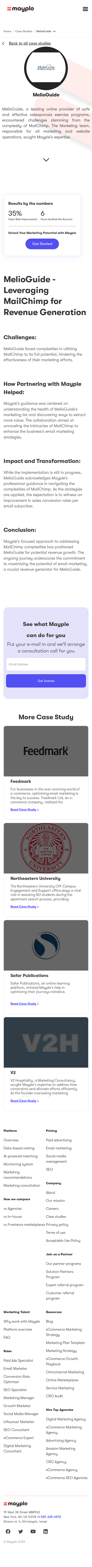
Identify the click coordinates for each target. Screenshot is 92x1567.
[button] (85, 9)
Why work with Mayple (22, 1322)
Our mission (55, 1201)
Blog (49, 1322)
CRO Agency (56, 1462)
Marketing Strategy (61, 1351)
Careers (52, 1209)
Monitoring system (18, 1164)
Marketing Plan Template (65, 1343)
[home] (20, 9)
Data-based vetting (19, 1148)
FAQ (7, 1338)
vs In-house (13, 1217)
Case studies (56, 1217)
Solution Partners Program (59, 1274)
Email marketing (58, 1148)
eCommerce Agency (61, 1470)
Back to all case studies (30, 43)
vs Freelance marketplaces (24, 1225)
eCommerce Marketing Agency (64, 1430)
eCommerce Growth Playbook (62, 1361)
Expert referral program (64, 1285)
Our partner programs (63, 1264)
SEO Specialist (15, 1390)
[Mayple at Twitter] (20, 1531)
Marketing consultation (22, 1186)
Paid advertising (58, 1140)
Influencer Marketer (19, 1422)
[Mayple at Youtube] (33, 1531)
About (50, 1193)
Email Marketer (15, 1369)
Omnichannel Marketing (65, 1372)
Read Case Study (23, 809)
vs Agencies (13, 1209)
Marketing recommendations (18, 1175)
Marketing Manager (19, 1398)
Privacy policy (57, 1225)
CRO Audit (54, 1396)
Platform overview (18, 1330)
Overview (11, 1140)
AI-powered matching (21, 1156)
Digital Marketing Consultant (17, 1448)
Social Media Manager (21, 1414)
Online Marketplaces (62, 1380)
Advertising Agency (61, 1441)
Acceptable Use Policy (63, 1241)
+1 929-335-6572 (49, 1517)
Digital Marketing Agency (66, 1419)
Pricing (51, 1131)
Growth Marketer (17, 1406)
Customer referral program (60, 1295)
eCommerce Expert (19, 1438)
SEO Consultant (16, 1430)
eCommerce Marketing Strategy (64, 1332)
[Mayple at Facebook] (8, 1531)
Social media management (56, 1159)
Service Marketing (60, 1388)
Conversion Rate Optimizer (17, 1379)
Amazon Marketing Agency (60, 1451)
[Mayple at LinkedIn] (45, 1531)
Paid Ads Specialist (18, 1361)
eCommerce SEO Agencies (67, 1478)
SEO (49, 1170)
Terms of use (55, 1233)
